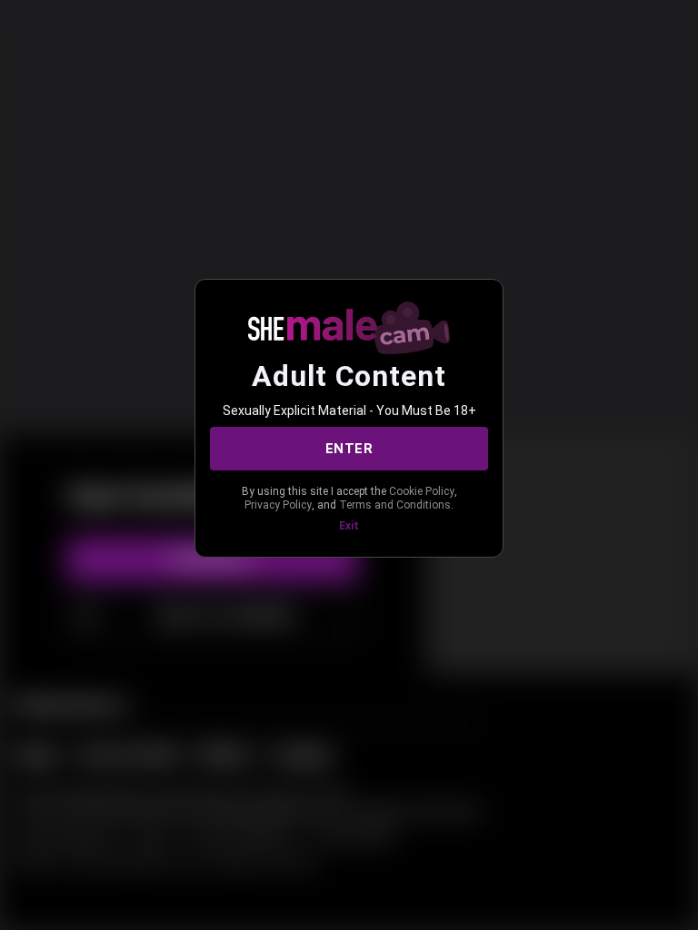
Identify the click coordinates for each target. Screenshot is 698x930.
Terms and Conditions (395, 505)
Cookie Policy (421, 491)
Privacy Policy (278, 505)
